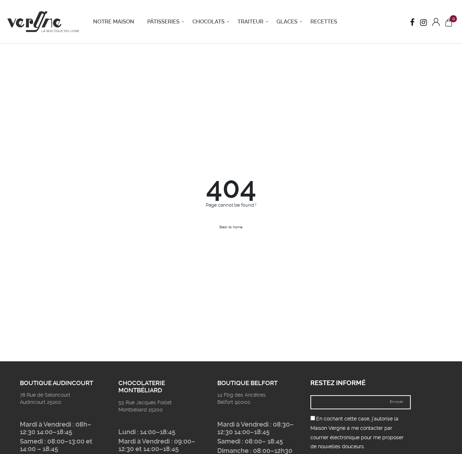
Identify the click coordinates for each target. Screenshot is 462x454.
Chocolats (208, 21)
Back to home (231, 227)
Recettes (323, 21)
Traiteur (250, 21)
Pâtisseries (163, 21)
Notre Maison (113, 21)
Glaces (286, 21)
